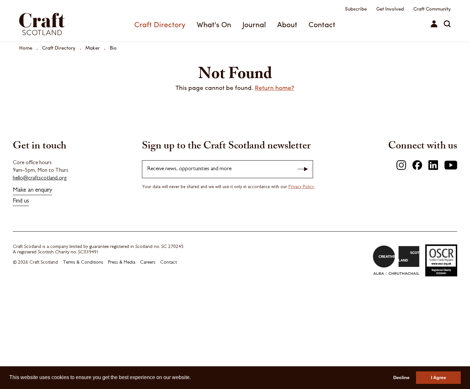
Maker (92, 47)
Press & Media (121, 262)
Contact (322, 24)
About (287, 24)
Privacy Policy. (301, 187)
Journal (254, 24)
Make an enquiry (32, 190)
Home (25, 47)
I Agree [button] (438, 377)
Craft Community (432, 8)
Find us (21, 201)
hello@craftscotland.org (40, 178)
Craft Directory (159, 24)
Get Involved (390, 8)
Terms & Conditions (83, 262)
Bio (113, 47)
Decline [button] (401, 377)
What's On (214, 24)
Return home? (274, 87)
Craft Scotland (52, 21)
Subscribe (356, 8)
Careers (147, 262)
